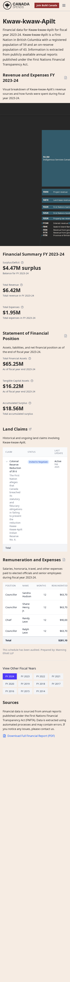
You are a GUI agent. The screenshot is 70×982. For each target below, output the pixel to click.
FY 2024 (9, 676)
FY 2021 (56, 676)
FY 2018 (40, 683)
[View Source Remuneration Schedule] (64, 559)
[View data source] (30, 429)
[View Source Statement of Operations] (65, 77)
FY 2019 (25, 683)
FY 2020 (9, 683)
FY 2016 (9, 691)
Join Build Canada (47, 5)
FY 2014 (40, 691)
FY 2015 (25, 691)
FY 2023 (25, 676)
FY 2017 (56, 683)
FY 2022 (40, 676)
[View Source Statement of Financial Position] (65, 336)
